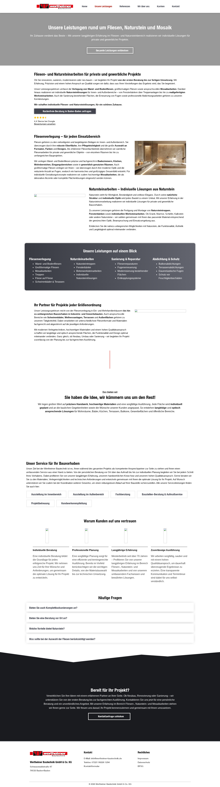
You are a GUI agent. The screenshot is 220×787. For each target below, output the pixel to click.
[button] (46, 494)
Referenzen (125, 6)
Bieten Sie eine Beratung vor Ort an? (48, 618)
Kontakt (176, 6)
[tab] (110, 607)
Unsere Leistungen (103, 6)
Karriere (160, 6)
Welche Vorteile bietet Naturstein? (47, 628)
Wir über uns (144, 6)
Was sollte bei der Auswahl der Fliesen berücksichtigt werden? (62, 639)
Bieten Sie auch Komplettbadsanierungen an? (53, 607)
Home (84, 6)
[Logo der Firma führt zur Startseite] (55, 6)
